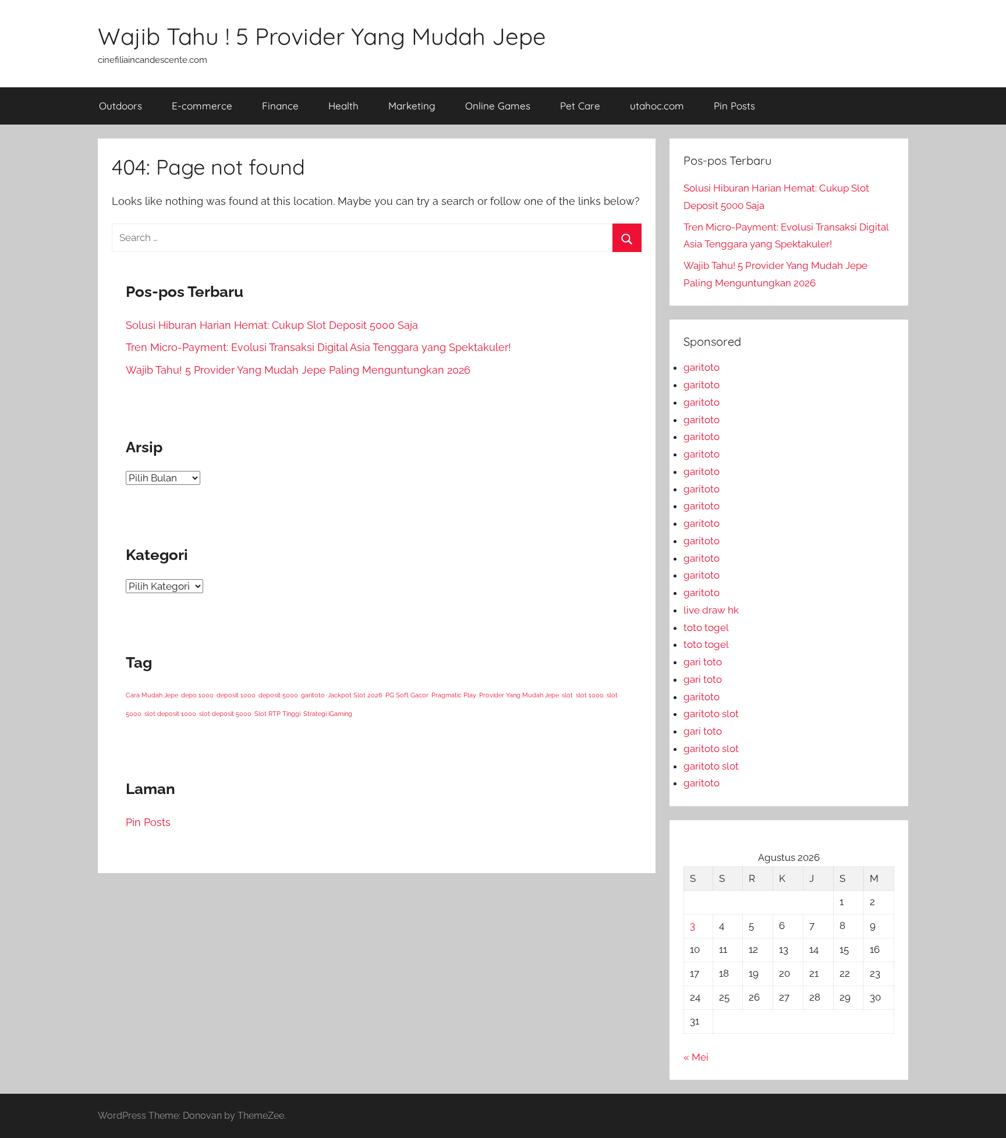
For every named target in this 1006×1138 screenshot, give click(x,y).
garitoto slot (711, 713)
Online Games (497, 106)
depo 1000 (197, 695)
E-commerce (202, 106)
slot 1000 (590, 695)
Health (343, 106)
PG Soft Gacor (406, 695)
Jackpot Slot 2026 (355, 695)
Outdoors (120, 106)
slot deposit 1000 (170, 713)
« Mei (696, 1057)
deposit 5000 (278, 695)
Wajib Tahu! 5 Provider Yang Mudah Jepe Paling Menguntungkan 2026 (298, 370)
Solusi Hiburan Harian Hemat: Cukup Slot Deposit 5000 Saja (272, 325)
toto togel (706, 627)
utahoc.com (657, 106)
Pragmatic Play (453, 695)
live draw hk (711, 610)
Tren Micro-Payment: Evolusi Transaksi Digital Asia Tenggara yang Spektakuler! (318, 347)
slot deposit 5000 (225, 713)
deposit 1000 (236, 695)
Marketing (411, 106)
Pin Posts (734, 106)
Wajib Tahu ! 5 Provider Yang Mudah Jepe (322, 36)
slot (567, 695)
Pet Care (580, 106)
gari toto (702, 662)
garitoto (313, 695)
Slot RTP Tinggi (277, 713)
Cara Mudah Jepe (152, 695)
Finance (280, 106)
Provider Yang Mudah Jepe (519, 695)
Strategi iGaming (327, 713)
